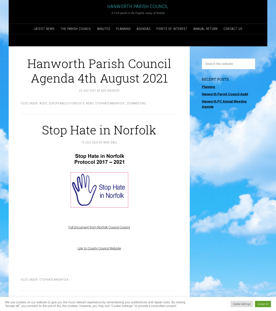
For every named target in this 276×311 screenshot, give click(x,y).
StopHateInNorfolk (110, 103)
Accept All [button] (263, 304)
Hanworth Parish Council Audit (225, 94)
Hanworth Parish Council (138, 6)
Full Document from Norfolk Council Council (99, 227)
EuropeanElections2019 (66, 103)
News (90, 103)
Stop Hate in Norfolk (99, 130)
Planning (208, 87)
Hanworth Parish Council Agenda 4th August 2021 (99, 70)
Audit (43, 103)
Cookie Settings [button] (242, 304)
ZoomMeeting (136, 103)
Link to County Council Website (99, 248)
